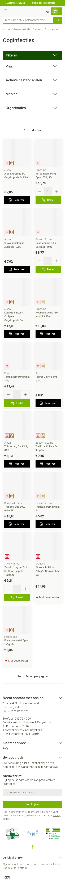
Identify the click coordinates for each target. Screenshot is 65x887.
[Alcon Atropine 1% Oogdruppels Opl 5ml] (17, 153)
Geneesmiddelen (22, 29)
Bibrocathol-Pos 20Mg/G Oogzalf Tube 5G (48, 571)
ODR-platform (20, 868)
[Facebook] (32, 847)
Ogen (38, 29)
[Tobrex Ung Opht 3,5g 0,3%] (17, 425)
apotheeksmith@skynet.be (34, 722)
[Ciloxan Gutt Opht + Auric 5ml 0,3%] (17, 222)
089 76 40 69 (23, 718)
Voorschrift (36, 767)
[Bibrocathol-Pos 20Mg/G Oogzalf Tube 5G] (48, 546)
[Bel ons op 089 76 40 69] (47, 11)
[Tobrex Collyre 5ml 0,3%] (48, 356)
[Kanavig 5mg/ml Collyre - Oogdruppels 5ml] (17, 292)
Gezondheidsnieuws (42, 763)
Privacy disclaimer (50, 864)
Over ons (8, 763)
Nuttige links (21, 763)
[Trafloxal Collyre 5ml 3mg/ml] (48, 425)
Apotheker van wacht (16, 767)
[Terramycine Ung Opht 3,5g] (17, 356)
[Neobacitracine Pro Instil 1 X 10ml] (48, 292)
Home (6, 29)
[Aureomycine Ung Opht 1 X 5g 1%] (48, 153)
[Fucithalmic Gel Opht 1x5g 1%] (17, 620)
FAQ (5, 748)
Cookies (7, 868)
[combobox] (28, 20)
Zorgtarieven (51, 767)
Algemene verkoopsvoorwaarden (21, 864)
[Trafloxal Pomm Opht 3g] (48, 486)
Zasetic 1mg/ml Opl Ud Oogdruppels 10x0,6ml (15, 571)
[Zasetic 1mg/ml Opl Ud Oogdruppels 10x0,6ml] (17, 546)
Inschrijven (33, 804)
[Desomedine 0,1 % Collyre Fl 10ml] (48, 222)
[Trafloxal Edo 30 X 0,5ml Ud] (17, 486)
